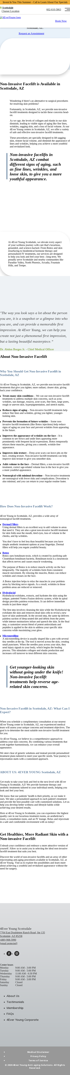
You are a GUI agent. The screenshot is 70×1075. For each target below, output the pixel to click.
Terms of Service (38, 1060)
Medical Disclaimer (38, 1052)
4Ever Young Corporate (23, 1020)
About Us (13, 996)
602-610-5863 (53, 9)
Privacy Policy (38, 1056)
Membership (15, 1008)
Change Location (10, 11)
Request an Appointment (31, 33)
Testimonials (15, 1002)
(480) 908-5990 (8, 939)
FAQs (10, 1014)
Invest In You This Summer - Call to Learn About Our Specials (35, 2)
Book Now (61, 21)
